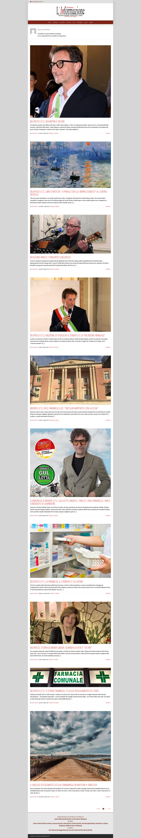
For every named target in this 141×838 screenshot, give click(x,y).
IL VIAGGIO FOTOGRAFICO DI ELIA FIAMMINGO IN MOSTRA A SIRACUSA (63, 785)
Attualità (51, 133)
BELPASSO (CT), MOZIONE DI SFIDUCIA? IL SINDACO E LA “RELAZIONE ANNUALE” (67, 335)
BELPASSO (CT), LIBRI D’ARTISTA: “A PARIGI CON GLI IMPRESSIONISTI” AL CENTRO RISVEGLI (68, 193)
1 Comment (57, 593)
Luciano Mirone (34, 133)
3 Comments (56, 133)
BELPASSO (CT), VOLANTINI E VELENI (47, 121)
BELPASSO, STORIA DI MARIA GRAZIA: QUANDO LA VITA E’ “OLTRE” (61, 648)
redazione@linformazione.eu (37, 1)
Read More (108, 133)
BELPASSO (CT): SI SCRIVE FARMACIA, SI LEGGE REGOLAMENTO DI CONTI (64, 691)
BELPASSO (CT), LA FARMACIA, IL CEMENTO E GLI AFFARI (56, 581)
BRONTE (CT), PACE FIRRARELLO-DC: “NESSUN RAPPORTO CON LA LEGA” (64, 408)
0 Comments (56, 206)
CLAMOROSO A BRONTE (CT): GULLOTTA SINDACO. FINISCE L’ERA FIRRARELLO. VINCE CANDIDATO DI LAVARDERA (70, 502)
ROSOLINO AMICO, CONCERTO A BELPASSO (50, 257)
